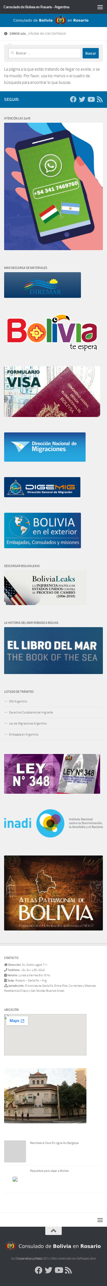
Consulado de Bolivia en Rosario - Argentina (36, 6)
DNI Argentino (18, 701)
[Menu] (100, 7)
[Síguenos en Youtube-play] (91, 99)
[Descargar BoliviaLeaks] (45, 604)
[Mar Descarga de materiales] (42, 297)
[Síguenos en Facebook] (73, 99)
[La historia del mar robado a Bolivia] (53, 673)
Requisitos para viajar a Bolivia (49, 1171)
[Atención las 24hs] (53, 249)
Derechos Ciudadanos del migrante (31, 712)
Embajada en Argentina (23, 734)
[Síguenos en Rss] (99, 99)
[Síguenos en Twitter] (82, 99)
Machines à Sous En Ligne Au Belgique (54, 1143)
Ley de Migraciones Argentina (27, 723)
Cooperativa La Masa (29, 1258)
